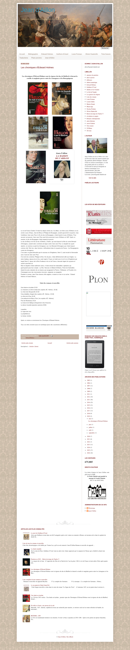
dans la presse (90, 77)
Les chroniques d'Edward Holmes (37, 67)
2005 (88, 380)
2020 (88, 436)
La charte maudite (36, 549)
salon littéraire (91, 121)
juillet (91, 427)
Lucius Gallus (91, 102)
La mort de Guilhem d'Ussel (39, 533)
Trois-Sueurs (105, 54)
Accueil (22, 54)
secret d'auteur (91, 123)
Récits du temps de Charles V (95, 114)
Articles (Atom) (33, 346)
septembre (92, 433)
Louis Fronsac (77, 54)
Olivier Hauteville (91, 54)
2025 (88, 450)
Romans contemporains (93, 119)
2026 (88, 453)
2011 (88, 394)
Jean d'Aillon (38, 9)
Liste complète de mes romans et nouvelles (35, 579)
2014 (88, 402)
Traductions (24, 58)
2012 (88, 397)
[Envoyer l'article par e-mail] (51, 336)
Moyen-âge (90, 106)
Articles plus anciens (72, 343)
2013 (88, 400)
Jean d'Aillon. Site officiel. (65, 637)
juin (90, 424)
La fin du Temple (92, 92)
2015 (88, 405)
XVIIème (89, 128)
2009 (88, 391)
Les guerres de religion (93, 94)
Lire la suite (92, 178)
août (90, 430)
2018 (88, 413)
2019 (88, 416)
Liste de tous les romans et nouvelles (33, 543)
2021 (88, 439)
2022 (88, 442)
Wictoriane (92, 508)
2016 (88, 408)
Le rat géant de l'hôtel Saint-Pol (40, 585)
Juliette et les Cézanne (93, 90)
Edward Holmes (47, 54)
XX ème (89, 131)
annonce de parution (92, 75)
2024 (88, 447)
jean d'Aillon (92, 511)
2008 (88, 388)
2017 (88, 411)
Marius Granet (91, 104)
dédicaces (89, 80)
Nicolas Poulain (91, 109)
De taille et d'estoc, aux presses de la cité (42, 605)
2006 (88, 383)
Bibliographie (33, 54)
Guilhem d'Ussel (62, 54)
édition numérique (92, 82)
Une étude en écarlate (37, 595)
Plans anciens (36, 58)
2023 (88, 444)
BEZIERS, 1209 (36, 616)
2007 (88, 386)
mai (90, 419)
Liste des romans (91, 97)
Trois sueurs (90, 126)
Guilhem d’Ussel (91, 87)
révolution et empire (92, 116)
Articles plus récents (27, 343)
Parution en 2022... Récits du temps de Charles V (45, 559)
